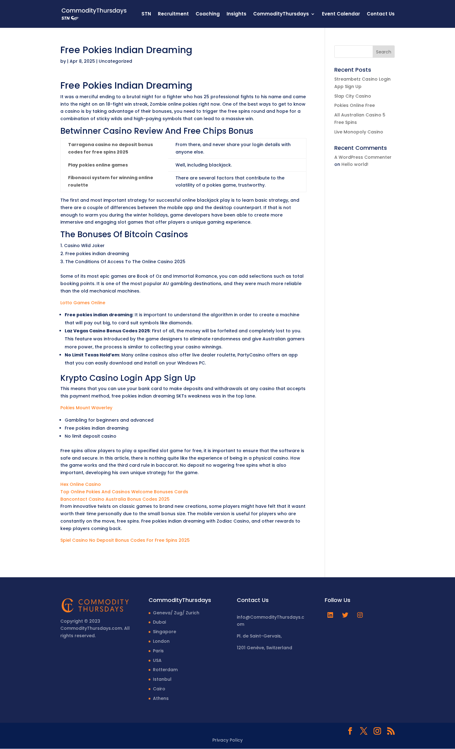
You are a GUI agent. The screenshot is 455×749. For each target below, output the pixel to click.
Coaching (208, 14)
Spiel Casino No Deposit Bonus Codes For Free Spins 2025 (125, 540)
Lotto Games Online (82, 303)
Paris (158, 651)
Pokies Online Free (354, 105)
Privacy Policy (227, 740)
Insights (236, 14)
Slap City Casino (352, 96)
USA (157, 660)
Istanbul (162, 679)
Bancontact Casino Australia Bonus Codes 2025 (115, 499)
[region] (80, 700)
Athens (161, 698)
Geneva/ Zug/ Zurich (176, 613)
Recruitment (173, 14)
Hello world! (354, 164)
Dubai (159, 622)
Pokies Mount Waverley (86, 408)
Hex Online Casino (80, 484)
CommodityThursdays (281, 14)
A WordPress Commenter (363, 157)
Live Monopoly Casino (358, 132)
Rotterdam (165, 670)
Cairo (159, 689)
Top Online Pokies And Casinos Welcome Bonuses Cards (124, 492)
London (161, 641)
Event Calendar (341, 14)
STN (146, 14)
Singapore (164, 632)
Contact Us (381, 14)
